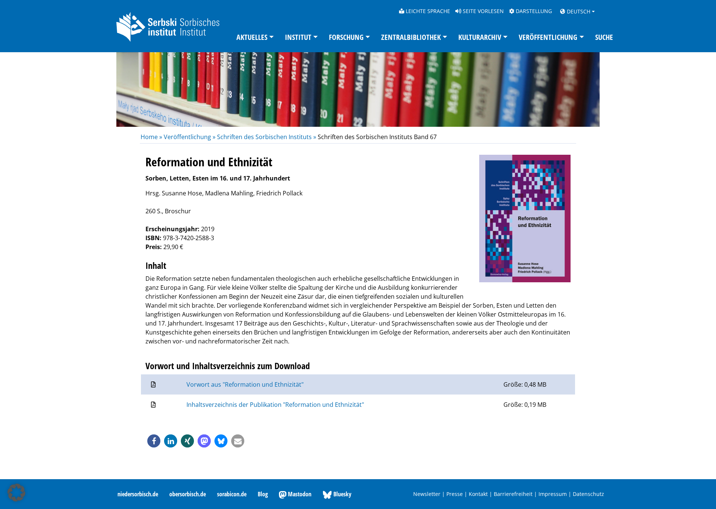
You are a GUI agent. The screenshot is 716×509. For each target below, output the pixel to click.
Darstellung (533, 11)
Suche (604, 37)
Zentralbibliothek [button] (411, 37)
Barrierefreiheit (513, 493)
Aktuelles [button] (251, 37)
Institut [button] (298, 37)
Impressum (552, 493)
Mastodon (298, 494)
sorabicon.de (231, 494)
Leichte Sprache (427, 11)
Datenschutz (588, 493)
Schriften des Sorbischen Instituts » (266, 137)
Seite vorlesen (482, 11)
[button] (153, 440)
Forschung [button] (346, 37)
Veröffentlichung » (190, 137)
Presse (454, 493)
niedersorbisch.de (137, 494)
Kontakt (478, 493)
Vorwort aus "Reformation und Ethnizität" (245, 384)
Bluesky (341, 494)
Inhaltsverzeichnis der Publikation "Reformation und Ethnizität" (275, 404)
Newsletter (426, 493)
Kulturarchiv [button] (479, 37)
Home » (152, 137)
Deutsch (577, 11)
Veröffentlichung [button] (548, 37)
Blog (263, 494)
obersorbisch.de (187, 494)
